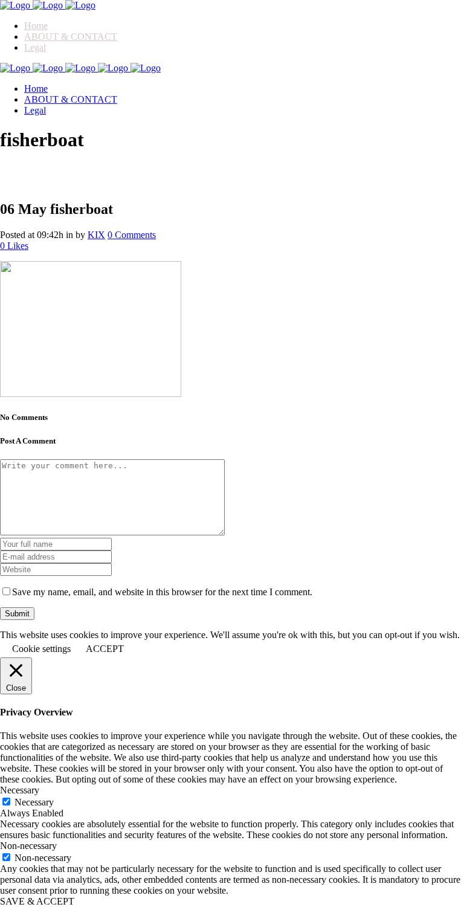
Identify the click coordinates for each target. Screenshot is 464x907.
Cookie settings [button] (41, 649)
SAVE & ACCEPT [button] (37, 901)
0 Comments (132, 235)
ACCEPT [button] (105, 649)
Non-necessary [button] (28, 846)
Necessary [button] (19, 790)
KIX (96, 235)
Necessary (34, 802)
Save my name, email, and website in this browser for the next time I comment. (162, 592)
